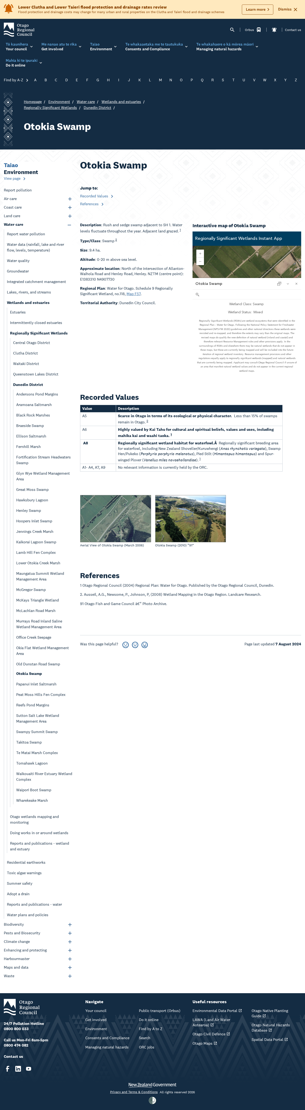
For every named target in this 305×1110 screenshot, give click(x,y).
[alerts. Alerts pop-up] (274, 30)
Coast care (13, 207)
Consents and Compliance (107, 1037)
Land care (12, 215)
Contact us (293, 29)
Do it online (148, 1019)
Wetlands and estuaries (121, 101)
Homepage (33, 101)
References (90, 203)
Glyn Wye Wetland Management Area (43, 476)
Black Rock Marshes (33, 415)
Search (144, 1037)
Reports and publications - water (34, 904)
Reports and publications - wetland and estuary (39, 846)
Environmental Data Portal (215, 1010)
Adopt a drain (18, 893)
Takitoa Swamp (29, 742)
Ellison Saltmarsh (31, 436)
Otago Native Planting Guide (270, 1013)
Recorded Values (94, 196)
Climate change (17, 941)
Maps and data (16, 967)
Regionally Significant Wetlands (50, 107)
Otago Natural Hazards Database (271, 1028)
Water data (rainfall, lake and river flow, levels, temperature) (35, 247)
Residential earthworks (26, 862)
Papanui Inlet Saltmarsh (36, 684)
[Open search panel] (232, 30)
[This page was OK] (135, 644)
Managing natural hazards (107, 1047)
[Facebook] (7, 1069)
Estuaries (18, 312)
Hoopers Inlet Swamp (34, 521)
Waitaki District (26, 363)
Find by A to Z (151, 1028)
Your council (96, 1010)
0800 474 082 (16, 1045)
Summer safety (19, 883)
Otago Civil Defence (209, 1034)
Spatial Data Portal (267, 1039)
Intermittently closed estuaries (36, 322)
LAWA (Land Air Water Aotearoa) (211, 1022)
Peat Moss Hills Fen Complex (41, 694)
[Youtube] (28, 1069)
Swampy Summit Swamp (37, 731)
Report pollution (18, 190)
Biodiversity (14, 924)
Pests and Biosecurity (22, 932)
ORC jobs (146, 1047)
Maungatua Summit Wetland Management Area (40, 576)
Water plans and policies (27, 914)
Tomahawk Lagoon (32, 763)
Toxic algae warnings (24, 872)
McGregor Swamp (31, 589)
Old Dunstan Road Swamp (38, 664)
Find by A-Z (14, 79)
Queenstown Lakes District (35, 374)
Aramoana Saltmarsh (34, 404)
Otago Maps (203, 1043)
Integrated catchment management (36, 281)
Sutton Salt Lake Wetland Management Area (37, 718)
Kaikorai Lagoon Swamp (36, 542)
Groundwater (18, 271)
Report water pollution (26, 233)
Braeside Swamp (30, 425)
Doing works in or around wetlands (39, 832)
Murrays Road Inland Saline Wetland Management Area (39, 624)
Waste (9, 975)
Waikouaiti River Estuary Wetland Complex (44, 776)
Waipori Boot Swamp (33, 789)
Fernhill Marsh (28, 446)
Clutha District (25, 353)
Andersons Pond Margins (37, 394)
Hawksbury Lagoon (32, 500)
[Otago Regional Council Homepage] (19, 29)
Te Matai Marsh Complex (37, 752)
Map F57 (134, 293)
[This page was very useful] (144, 644)
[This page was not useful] (125, 644)
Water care (86, 101)
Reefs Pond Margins (32, 705)
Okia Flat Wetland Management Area (42, 650)
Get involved (96, 1019)
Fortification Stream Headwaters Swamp (43, 460)
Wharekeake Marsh (32, 800)
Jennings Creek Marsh (34, 531)
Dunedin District (97, 107)
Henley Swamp (28, 510)
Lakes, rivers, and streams (29, 292)
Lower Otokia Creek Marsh (38, 562)
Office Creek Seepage (33, 637)
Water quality (18, 260)
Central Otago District (31, 342)
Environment (59, 101)
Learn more (255, 9)
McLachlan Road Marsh (36, 610)
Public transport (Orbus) (159, 1010)
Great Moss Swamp (32, 489)
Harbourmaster (17, 958)
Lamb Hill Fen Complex (36, 552)
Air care (10, 198)
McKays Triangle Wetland (37, 600)
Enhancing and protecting (25, 950)
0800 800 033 (16, 1028)
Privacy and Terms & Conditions (134, 1092)
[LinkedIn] (18, 1069)
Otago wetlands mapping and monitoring (34, 819)
